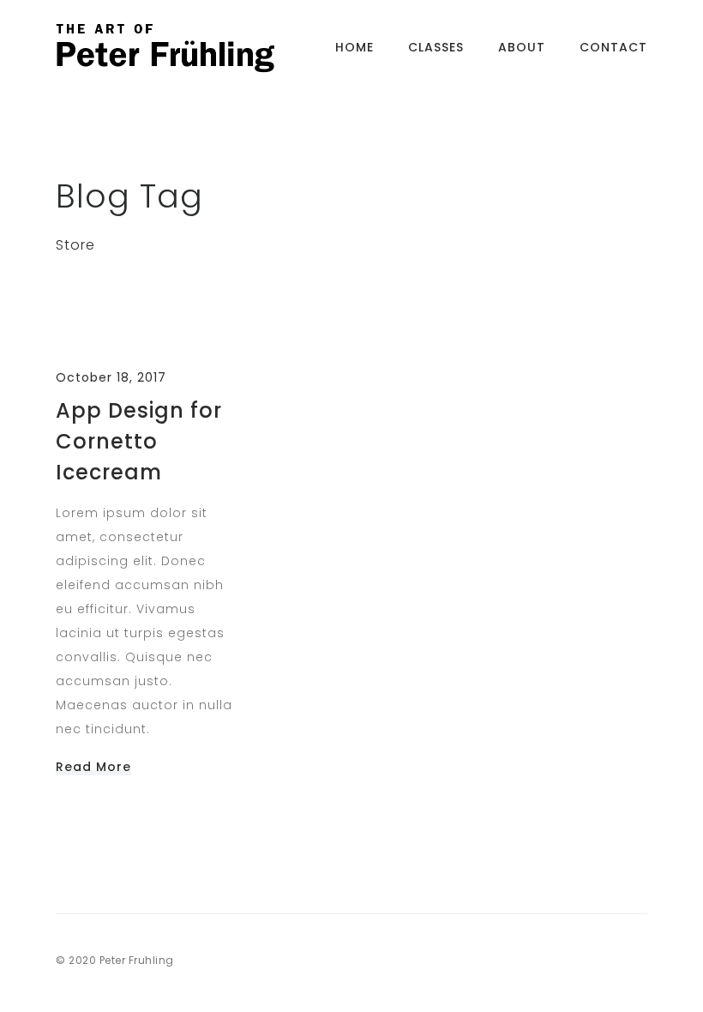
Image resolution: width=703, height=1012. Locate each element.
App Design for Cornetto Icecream (139, 441)
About (521, 47)
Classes (436, 47)
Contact (613, 47)
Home (354, 47)
